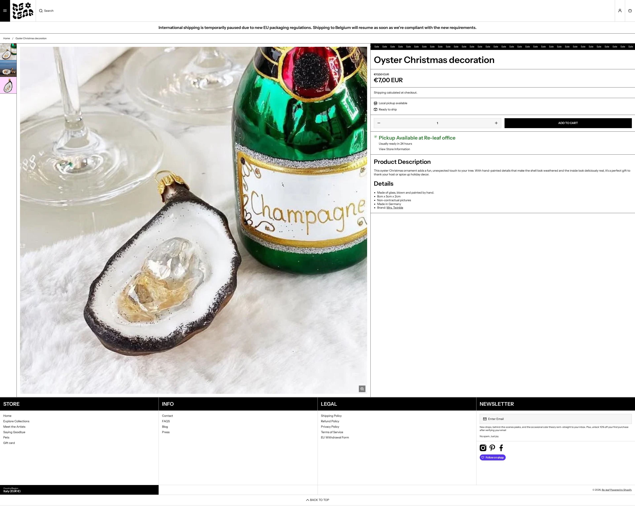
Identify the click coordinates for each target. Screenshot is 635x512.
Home (6, 38)
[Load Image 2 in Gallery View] (8, 68)
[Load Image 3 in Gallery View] (8, 85)
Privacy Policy (330, 426)
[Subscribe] (627, 419)
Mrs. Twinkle (395, 207)
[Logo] (23, 10)
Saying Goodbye (14, 432)
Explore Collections (16, 421)
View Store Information (394, 149)
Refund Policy (330, 421)
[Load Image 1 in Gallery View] (8, 51)
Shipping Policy (331, 415)
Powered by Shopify (621, 489)
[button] (630, 10)
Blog (165, 426)
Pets (6, 437)
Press (165, 432)
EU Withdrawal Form (335, 437)
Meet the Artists (14, 426)
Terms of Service (332, 432)
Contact (167, 415)
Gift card (9, 443)
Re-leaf (606, 489)
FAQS (166, 421)
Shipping (380, 92)
